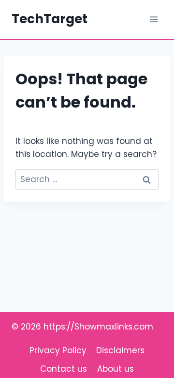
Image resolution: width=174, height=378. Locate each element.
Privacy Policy (58, 350)
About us (115, 369)
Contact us (63, 369)
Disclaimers (120, 350)
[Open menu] (153, 19)
